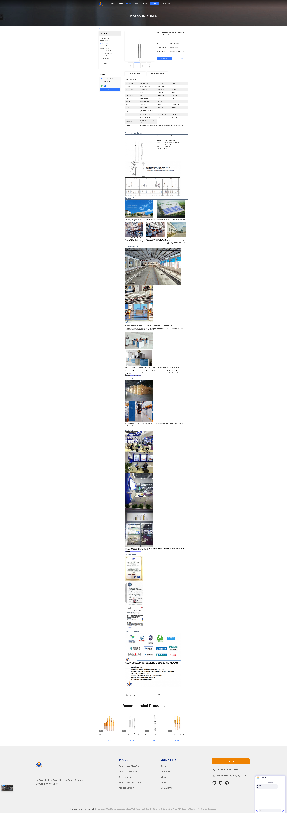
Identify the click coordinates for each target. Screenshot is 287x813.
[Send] (283, 810)
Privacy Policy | (77, 809)
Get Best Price (164, 58)
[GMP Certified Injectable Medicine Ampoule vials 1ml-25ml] (155, 722)
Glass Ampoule (126, 777)
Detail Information (135, 73)
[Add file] (257, 810)
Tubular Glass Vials (128, 771)
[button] (101, 725)
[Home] (100, 3)
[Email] (105, 86)
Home (113, 3)
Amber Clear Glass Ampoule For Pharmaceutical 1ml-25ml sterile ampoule (130, 734)
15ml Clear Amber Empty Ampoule (156, 694)
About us (120, 3)
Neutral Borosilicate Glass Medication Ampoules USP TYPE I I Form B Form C (177, 734)
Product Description (157, 73)
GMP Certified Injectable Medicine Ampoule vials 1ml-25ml (154, 733)
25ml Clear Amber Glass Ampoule (137, 694)
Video (163, 777)
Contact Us (144, 3)
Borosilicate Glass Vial (129, 766)
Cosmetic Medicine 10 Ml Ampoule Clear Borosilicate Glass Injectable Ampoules (108, 734)
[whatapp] (214, 783)
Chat (154, 3)
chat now (230, 761)
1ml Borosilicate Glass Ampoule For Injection (136, 695)
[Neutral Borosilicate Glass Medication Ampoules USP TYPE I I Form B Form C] (178, 722)
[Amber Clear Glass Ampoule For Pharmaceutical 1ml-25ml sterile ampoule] (132, 722)
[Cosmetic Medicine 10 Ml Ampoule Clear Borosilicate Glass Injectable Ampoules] (109, 722)
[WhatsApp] (101, 86)
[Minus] (283, 778)
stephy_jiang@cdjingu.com (110, 78)
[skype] (221, 783)
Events (136, 3)
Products (128, 3)
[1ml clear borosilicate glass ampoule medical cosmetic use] (140, 46)
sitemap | (89, 809)
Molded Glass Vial (127, 788)
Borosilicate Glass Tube (130, 782)
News (163, 782)
